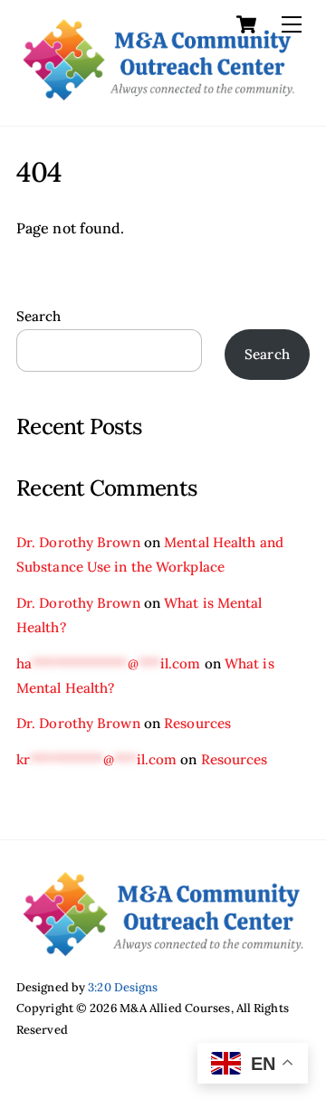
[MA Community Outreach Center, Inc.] (158, 93)
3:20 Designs (123, 987)
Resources (197, 723)
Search (39, 316)
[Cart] (246, 24)
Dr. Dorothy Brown (78, 542)
